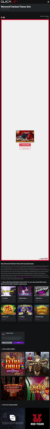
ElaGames (4, 319)
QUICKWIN (15, 268)
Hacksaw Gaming (5, 300)
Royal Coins (5, 316)
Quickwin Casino (9, 333)
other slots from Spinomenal (40, 268)
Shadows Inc (39, 298)
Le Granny (5, 298)
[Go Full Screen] (4, 17)
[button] (25, 136)
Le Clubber (21, 316)
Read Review (7, 342)
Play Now (18, 342)
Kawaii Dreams (22, 298)
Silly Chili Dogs (39, 316)
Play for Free (26, 148)
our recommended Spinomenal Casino (24, 277)
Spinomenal (21, 300)
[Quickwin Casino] (3, 335)
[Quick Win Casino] (9, 1)
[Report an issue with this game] (1, 17)
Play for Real (25, 144)
